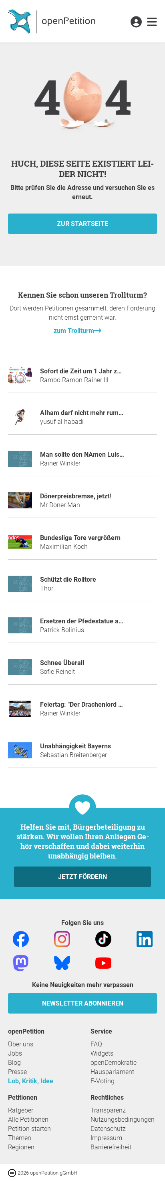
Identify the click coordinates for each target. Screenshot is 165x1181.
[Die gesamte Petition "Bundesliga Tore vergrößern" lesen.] (20, 545)
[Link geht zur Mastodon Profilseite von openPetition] (21, 963)
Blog (14, 1062)
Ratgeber (20, 1110)
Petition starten (29, 1129)
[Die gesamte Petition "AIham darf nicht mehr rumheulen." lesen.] (20, 420)
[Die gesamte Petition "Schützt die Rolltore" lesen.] (20, 587)
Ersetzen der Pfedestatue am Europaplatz (100, 621)
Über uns (20, 1044)
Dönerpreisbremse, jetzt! (75, 496)
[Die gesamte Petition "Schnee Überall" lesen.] (20, 670)
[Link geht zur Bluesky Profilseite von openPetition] (62, 963)
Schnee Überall (62, 663)
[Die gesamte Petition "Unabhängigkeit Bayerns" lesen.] (20, 754)
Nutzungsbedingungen (123, 1119)
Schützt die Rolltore (68, 579)
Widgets (102, 1053)
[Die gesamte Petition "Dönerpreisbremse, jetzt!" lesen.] (20, 504)
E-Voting (103, 1081)
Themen (19, 1138)
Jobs (15, 1053)
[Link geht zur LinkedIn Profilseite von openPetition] (145, 939)
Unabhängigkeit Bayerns (75, 746)
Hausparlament (112, 1072)
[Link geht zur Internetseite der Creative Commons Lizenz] (13, 1172)
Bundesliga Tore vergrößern (80, 538)
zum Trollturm (74, 331)
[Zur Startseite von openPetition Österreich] (52, 21)
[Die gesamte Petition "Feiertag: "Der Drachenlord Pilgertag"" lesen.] (20, 712)
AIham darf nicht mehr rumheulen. (90, 413)
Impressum (106, 1138)
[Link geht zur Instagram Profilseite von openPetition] (62, 939)
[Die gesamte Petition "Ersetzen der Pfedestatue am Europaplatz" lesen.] (20, 629)
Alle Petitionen (28, 1119)
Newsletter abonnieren (82, 1003)
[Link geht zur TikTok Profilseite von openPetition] (103, 939)
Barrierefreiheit (111, 1147)
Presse (17, 1072)
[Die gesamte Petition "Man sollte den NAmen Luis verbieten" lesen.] (20, 462)
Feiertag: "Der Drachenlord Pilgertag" (93, 704)
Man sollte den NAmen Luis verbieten (94, 454)
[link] (152, 22)
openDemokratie (114, 1062)
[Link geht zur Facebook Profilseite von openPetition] (21, 939)
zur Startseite (82, 224)
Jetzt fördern (82, 877)
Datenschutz (108, 1129)
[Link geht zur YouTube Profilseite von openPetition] (103, 963)
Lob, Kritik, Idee (30, 1081)
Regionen (21, 1147)
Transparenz (108, 1110)
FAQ (96, 1044)
